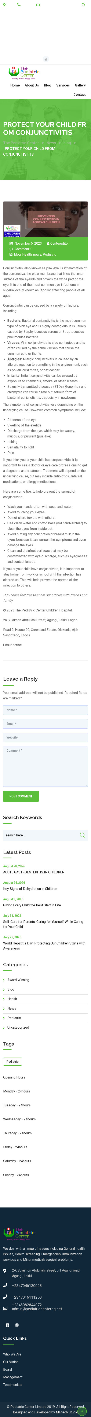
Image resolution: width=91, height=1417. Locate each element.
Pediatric (49, 254)
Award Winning (18, 980)
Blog (47, 85)
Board (7, 1370)
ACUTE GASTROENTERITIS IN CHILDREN (33, 872)
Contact (79, 95)
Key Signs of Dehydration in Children (30, 889)
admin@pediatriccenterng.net (59, 10)
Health (27, 254)
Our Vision (10, 1362)
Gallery (80, 85)
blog (17, 254)
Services (63, 85)
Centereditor (59, 243)
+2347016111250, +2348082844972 (16, 1298)
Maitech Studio (67, 1412)
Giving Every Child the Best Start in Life (32, 905)
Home (15, 85)
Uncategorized (18, 1027)
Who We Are (12, 1354)
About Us (32, 85)
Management (12, 1377)
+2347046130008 (16, 1285)
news (37, 254)
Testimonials (12, 1385)
